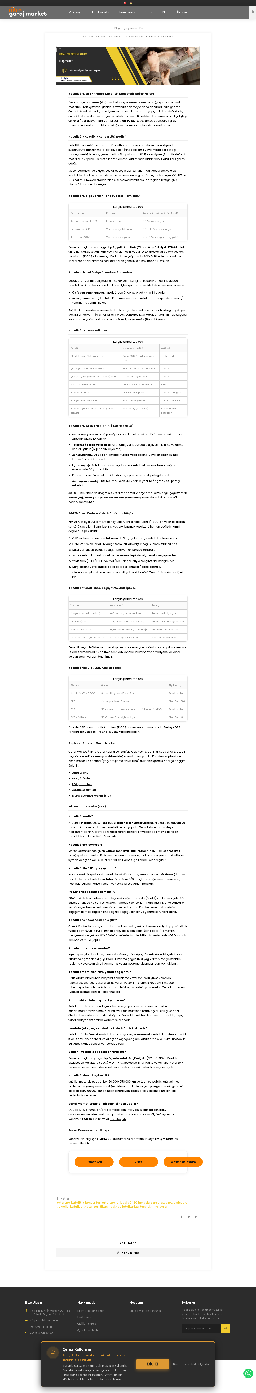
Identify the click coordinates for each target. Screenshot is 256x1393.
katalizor (63, 1202)
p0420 (132, 1202)
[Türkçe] (125, 3)
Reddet (176, 1364)
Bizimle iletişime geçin (90, 1310)
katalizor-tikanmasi (100, 1206)
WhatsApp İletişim (183, 1162)
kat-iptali (123, 1206)
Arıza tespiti (80, 772)
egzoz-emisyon (175, 1202)
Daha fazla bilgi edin (196, 1364)
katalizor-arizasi (114, 1202)
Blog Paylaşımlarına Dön (129, 28)
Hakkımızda (84, 1317)
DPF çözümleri (82, 778)
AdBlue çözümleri (84, 790)
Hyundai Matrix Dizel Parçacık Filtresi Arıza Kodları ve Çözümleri (196, 48)
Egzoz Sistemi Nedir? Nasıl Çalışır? (59, 48)
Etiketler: (63, 1198)
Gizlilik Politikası (87, 1323)
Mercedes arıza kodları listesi (92, 795)
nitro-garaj (159, 1206)
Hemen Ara (94, 1162)
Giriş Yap (255, 9)
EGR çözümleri (82, 784)
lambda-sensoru (150, 1202)
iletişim (160, 1139)
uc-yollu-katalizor (70, 1206)
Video (139, 1162)
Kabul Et (152, 1364)
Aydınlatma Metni (88, 1330)
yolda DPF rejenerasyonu (102, 732)
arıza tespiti (118, 1119)
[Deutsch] (131, 3)
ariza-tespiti (140, 1206)
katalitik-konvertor (86, 1202)
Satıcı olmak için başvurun (145, 1310)
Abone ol (225, 1328)
